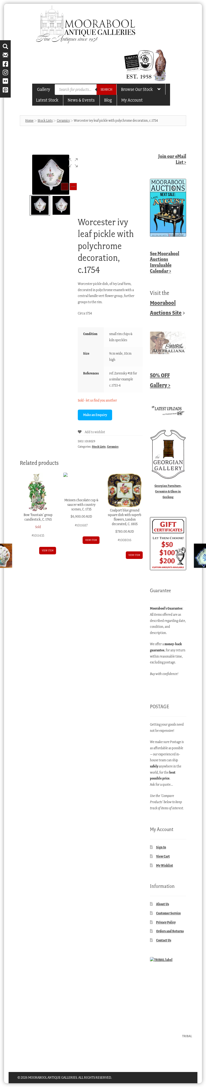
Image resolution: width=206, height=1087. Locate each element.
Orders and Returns (170, 931)
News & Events (81, 100)
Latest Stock (47, 100)
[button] (73, 163)
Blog (108, 100)
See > (164, 262)
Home (29, 120)
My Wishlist (164, 865)
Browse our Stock (137, 89)
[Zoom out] (64, 186)
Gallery (43, 89)
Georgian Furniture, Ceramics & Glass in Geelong (168, 491)
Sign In (161, 847)
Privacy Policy (166, 922)
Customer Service (168, 913)
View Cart (163, 856)
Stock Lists (45, 120)
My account (132, 100)
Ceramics (63, 120)
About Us (162, 904)
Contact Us (163, 940)
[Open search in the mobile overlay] (85, 89)
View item (47, 550)
